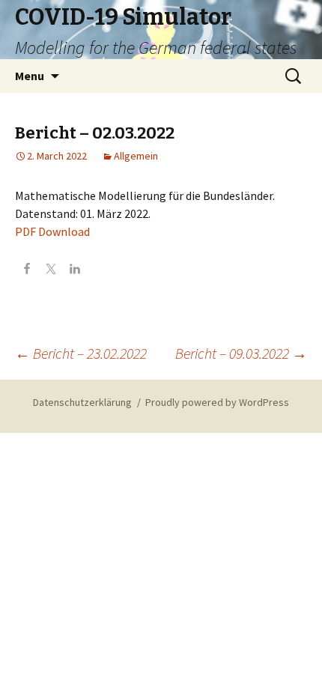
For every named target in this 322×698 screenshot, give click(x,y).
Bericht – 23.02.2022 (81, 353)
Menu (29, 75)
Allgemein (136, 156)
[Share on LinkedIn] (75, 270)
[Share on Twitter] (51, 270)
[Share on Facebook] (27, 270)
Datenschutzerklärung (82, 402)
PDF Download (52, 231)
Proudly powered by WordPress (217, 402)
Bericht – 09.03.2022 (241, 353)
